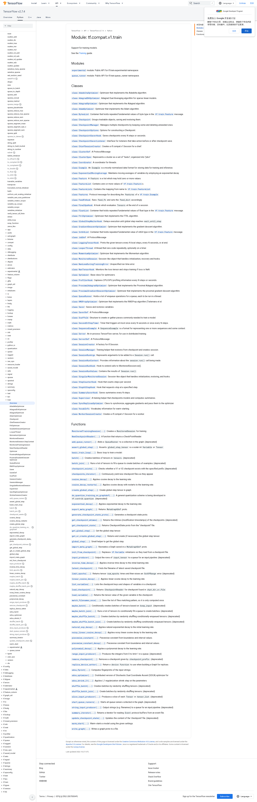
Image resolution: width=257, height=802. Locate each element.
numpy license (79, 747)
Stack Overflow (154, 777)
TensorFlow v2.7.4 (14, 11)
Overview (7, 17)
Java (39, 17)
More (48, 17)
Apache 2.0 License (73, 744)
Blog (41, 768)
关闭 (234, 31)
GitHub (242, 3)
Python (20, 17)
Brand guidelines (155, 781)
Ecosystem (72, 3)
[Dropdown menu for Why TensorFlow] (123, 3)
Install (34, 3)
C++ (30, 17)
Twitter (42, 777)
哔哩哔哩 (43, 781)
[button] (17, 229)
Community (91, 3)
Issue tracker (153, 768)
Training (82, 53)
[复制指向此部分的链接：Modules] (87, 63)
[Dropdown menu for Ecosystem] (80, 3)
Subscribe (224, 796)
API (56, 3)
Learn (43, 3)
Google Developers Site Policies (109, 744)
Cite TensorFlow (155, 785)
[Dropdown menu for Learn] (49, 3)
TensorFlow (75, 31)
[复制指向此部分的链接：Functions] (88, 424)
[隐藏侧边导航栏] (32, 797)
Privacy (50, 796)
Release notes (154, 772)
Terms (42, 796)
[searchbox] (18, 26)
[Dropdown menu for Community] (100, 3)
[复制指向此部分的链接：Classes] (85, 86)
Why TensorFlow (112, 3)
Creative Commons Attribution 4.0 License (138, 742)
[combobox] (201, 3)
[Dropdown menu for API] (61, 3)
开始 (246, 31)
